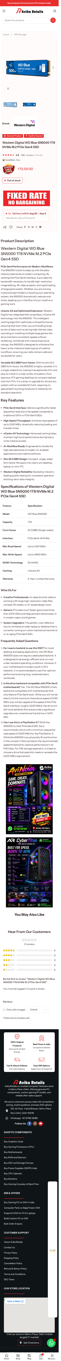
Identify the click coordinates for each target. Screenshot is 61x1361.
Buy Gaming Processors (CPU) (19, 1146)
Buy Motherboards (13, 1152)
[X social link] (29, 227)
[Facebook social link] (25, 227)
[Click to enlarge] (8, 88)
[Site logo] (29, 10)
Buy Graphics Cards (13, 1141)
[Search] (53, 20)
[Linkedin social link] (33, 227)
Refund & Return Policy (15, 1268)
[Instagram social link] (35, 1123)
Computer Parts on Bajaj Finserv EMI (22, 1207)
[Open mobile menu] (4, 11)
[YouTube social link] (40, 1123)
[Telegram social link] (40, 227)
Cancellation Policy (13, 1263)
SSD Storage (20, 34)
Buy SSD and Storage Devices (18, 1162)
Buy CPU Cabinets (13, 1173)
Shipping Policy (11, 1258)
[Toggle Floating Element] (51, 1343)
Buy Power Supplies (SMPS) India (20, 1168)
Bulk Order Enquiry (13, 1223)
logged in (22, 988)
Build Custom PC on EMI (16, 1218)
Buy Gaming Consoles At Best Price (21, 1184)
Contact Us (9, 1247)
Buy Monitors (10, 1178)
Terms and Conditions (14, 1274)
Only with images (15, 1009)
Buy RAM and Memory (15, 1157)
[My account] (55, 11)
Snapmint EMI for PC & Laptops (19, 1213)
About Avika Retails (13, 1242)
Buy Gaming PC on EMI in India (19, 1202)
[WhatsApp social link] (36, 227)
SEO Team (9, 1279)
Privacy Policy (10, 1252)
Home (6, 34)
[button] (5, 67)
